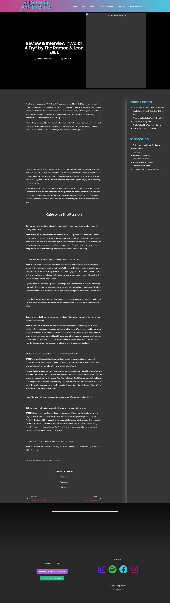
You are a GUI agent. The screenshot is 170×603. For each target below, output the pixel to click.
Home (75, 6)
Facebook (64, 482)
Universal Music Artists (142, 166)
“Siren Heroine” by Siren (142, 121)
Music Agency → (136, 6)
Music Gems (138, 148)
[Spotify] (112, 569)
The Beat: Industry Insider (143, 162)
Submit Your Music (107, 6)
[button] (148, 6)
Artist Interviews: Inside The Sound (146, 145)
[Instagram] (102, 569)
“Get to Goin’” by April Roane (144, 128)
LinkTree (64, 487)
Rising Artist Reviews (141, 159)
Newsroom (137, 152)
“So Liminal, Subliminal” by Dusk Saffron (148, 118)
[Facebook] (123, 569)
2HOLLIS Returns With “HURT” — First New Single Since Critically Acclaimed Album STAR (149, 111)
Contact (122, 6)
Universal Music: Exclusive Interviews (147, 169)
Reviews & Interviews (141, 155)
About (92, 6)
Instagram (64, 477)
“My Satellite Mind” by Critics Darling (147, 125)
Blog (83, 6)
